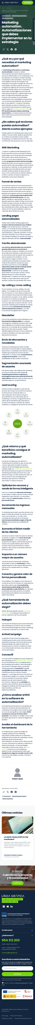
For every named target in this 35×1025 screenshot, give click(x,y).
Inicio (3, 8)
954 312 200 (11, 940)
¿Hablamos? (17, 883)
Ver (20, 980)
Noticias (8, 8)
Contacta (27, 3)
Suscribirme (17, 974)
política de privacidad (21, 983)
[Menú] (3, 3)
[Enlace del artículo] (17, 838)
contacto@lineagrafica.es (9, 953)
